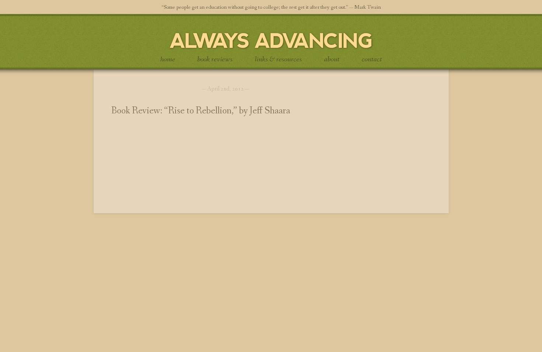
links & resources (278, 59)
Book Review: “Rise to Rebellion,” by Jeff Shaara (200, 111)
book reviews (215, 59)
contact (372, 59)
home (167, 59)
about (332, 59)
